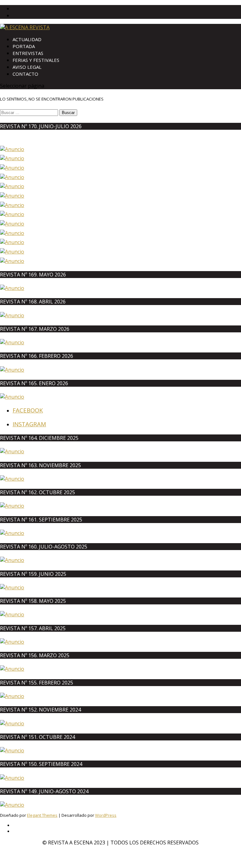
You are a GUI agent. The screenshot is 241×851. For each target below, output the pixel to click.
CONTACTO (25, 74)
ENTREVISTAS (28, 53)
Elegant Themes (42, 815)
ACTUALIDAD (27, 39)
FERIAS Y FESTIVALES (36, 60)
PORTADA (24, 46)
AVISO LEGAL (27, 67)
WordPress (105, 815)
